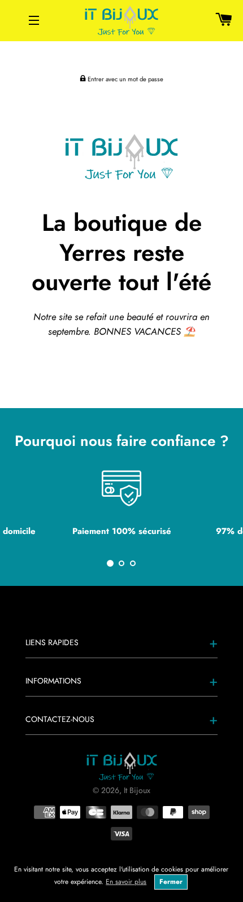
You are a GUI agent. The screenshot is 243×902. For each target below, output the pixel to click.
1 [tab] (110, 563)
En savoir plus (126, 882)
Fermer (171, 882)
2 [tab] (121, 563)
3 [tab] (132, 563)
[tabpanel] (121, 507)
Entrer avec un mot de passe (124, 79)
